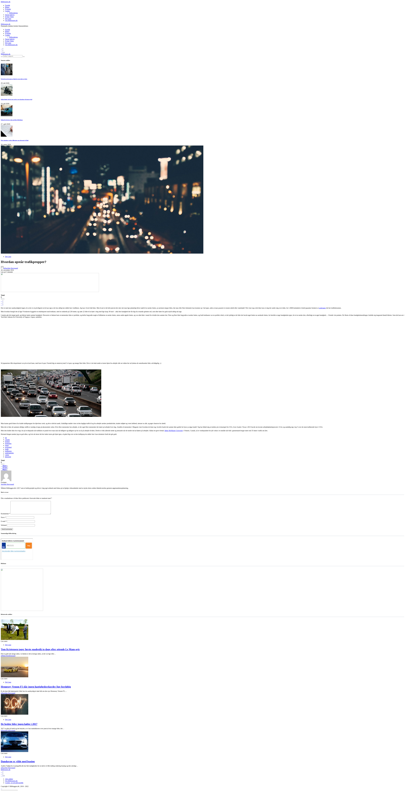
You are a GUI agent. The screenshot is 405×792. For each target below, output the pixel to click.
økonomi (8, 457)
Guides (7, 11)
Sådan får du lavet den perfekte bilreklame (12, 120)
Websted (4, 525)
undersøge (322, 308)
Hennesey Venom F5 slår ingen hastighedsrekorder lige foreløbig (36, 686)
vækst (7, 455)
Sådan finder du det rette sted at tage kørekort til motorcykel (16, 99)
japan (7, 445)
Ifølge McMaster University (174, 431)
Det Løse (8, 19)
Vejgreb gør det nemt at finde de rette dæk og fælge (14, 79)
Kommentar (5, 514)
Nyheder (8, 9)
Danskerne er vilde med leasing (18, 761)
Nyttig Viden (9, 17)
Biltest (7, 7)
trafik (7, 449)
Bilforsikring (13, 13)
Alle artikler (9, 779)
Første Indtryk (9, 15)
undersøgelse (9, 453)
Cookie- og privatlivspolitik (14, 783)
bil (6, 438)
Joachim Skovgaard (7, 484)
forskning (8, 443)
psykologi (8, 447)
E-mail (4, 521)
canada (7, 440)
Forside (7, 5)
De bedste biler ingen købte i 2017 (19, 724)
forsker (7, 441)
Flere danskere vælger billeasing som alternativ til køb (14, 140)
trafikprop (8, 451)
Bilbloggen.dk (5, 2)
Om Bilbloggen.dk (11, 20)
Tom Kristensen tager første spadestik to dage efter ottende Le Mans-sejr (40, 649)
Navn (3, 517)
